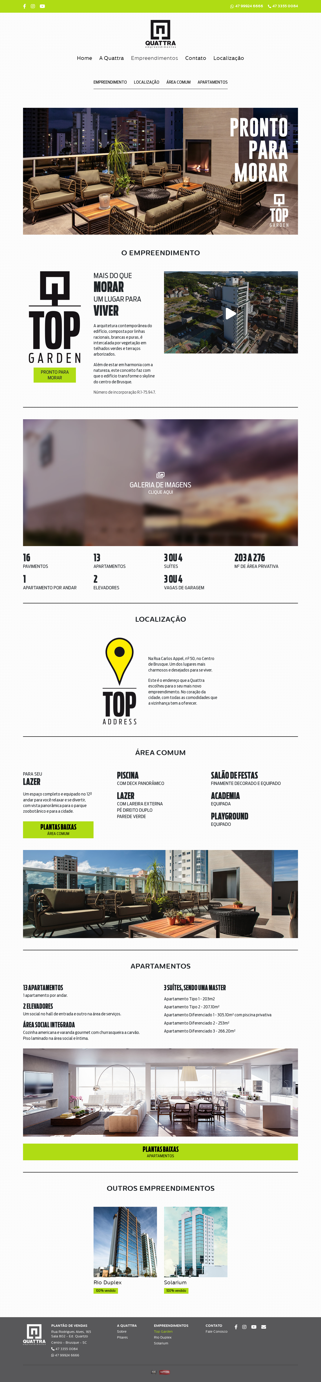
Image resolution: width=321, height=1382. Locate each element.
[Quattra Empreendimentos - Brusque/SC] (160, 34)
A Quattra (111, 58)
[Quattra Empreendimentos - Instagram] (33, 6)
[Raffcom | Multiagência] (164, 1372)
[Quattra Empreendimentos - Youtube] (42, 6)
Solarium (161, 1343)
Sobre (121, 1332)
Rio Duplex (163, 1337)
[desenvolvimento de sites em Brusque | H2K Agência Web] (154, 1372)
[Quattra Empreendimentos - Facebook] (24, 6)
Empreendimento (110, 82)
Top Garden (163, 1332)
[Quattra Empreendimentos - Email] (263, 1327)
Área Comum (178, 82)
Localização (228, 58)
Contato (195, 58)
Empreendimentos (154, 58)
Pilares (122, 1337)
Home (84, 58)
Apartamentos (213, 82)
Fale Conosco (216, 1332)
